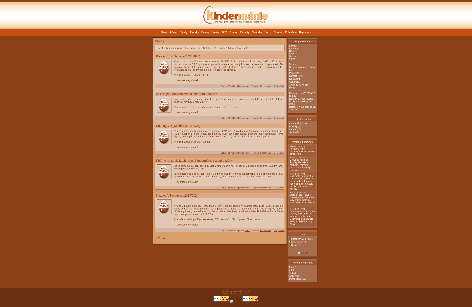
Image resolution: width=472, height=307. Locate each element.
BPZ (224, 32)
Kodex (292, 64)
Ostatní (233, 32)
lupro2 (292, 267)
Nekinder (257, 32)
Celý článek (279, 86)
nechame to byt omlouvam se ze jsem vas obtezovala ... (303, 150)
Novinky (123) (193, 48)
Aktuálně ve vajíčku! (299, 85)
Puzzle (215, 32)
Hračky (205, 32)
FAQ (291, 70)
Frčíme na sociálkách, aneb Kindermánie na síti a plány (194, 160)
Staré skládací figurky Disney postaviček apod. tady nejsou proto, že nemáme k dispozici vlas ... (302, 199)
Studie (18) (224, 48)
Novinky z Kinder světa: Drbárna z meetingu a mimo (301, 101)
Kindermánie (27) (175, 48)
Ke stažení (294, 79)
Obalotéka (294, 82)
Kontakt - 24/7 (296, 76)
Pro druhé (294, 73)
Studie (292, 132)
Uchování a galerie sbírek (302, 67)
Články (184, 32)
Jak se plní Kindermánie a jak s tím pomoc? (186, 94)
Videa (292, 59)
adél (291, 270)
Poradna (293, 48)
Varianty (244, 32)
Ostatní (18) (209, 48)
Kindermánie (265, 86)
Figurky (194, 32)
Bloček (292, 87)
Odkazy (293, 51)
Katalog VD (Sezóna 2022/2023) (178, 56)
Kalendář (293, 53)
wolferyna (294, 276)
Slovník (292, 46)
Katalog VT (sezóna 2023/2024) (177, 195)
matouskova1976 (298, 279)
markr (247, 86)
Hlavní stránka (169, 32)
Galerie (292, 56)
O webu (278, 32)
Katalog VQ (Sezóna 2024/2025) (178, 126)
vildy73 (292, 273)
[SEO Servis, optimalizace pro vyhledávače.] (236, 301)
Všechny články (240, 48)
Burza (268, 32)
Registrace (305, 32)
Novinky (293, 126)
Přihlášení (291, 32)
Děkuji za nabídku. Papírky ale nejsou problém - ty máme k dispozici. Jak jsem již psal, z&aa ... (300, 164)
